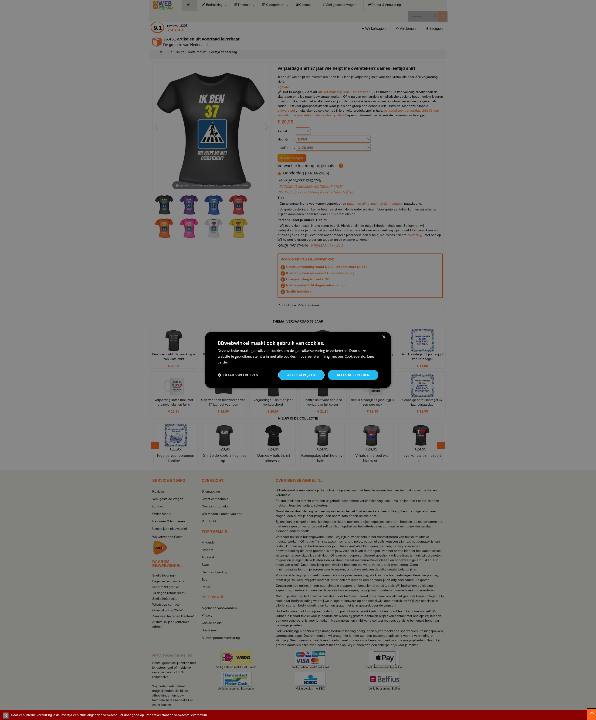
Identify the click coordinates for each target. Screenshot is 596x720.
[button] (238, 375)
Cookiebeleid (355, 356)
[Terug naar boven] (591, 714)
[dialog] (298, 360)
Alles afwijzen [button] (301, 375)
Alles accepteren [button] (353, 375)
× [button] (383, 337)
